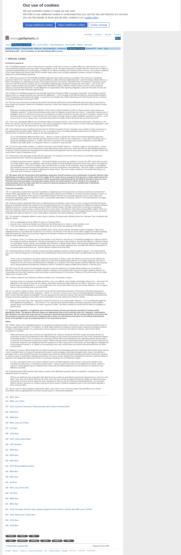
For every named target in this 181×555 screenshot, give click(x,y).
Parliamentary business (21, 45)
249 (45, 287)
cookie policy (91, 17)
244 (84, 213)
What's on (37, 48)
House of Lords (27, 48)
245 (86, 234)
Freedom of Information (35, 551)
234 (7, 97)
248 (25, 274)
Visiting (80, 45)
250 (50, 297)
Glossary (15, 551)
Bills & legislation (49, 48)
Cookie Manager (91, 550)
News (100, 48)
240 (16, 150)
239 (69, 143)
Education (88, 45)
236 (90, 104)
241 (34, 152)
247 (99, 265)
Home (8, 45)
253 (28, 354)
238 (56, 126)
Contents (59, 51)
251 (18, 306)
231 (55, 82)
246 (67, 247)
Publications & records (76, 48)
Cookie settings (98, 25)
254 (23, 368)
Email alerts (98, 34)
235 (36, 99)
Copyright (64, 551)
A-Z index (8, 551)
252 (19, 346)
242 (39, 171)
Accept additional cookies (39, 25)
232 (11, 90)
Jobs (45, 551)
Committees (62, 48)
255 (23, 385)
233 (41, 90)
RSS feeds (108, 34)
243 (24, 200)
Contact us (117, 34)
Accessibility (88, 34)
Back (17, 397)
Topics (106, 48)
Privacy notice (72, 550)
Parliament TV (91, 48)
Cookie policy (81, 550)
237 (96, 118)
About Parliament (57, 45)
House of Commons (13, 48)
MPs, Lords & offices (40, 45)
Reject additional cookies (71, 25)
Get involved (70, 45)
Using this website (54, 551)
